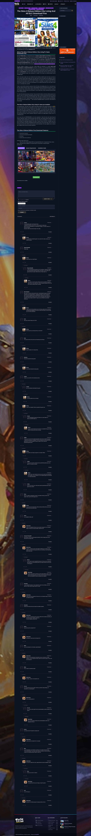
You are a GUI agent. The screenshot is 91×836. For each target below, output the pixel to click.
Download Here (36, 177)
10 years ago (35, 15)
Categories (38, 4)
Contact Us (39, 822)
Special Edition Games (40, 9)
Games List (30, 4)
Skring (31, 15)
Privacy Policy (39, 823)
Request (63, 4)
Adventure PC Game (53, 820)
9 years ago (49, 222)
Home (24, 4)
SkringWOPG (37, 834)
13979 (41, 15)
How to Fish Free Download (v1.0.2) (67, 59)
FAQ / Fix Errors (39, 825)
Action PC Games (53, 822)
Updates (51, 4)
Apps (45, 4)
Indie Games (53, 829)
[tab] (21, 148)
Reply (51, 243)
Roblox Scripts (53, 823)
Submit (22, 212)
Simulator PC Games (32, 9)
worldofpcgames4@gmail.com (31, 310)
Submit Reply (47, 198)
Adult (57, 4)
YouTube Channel (40, 820)
